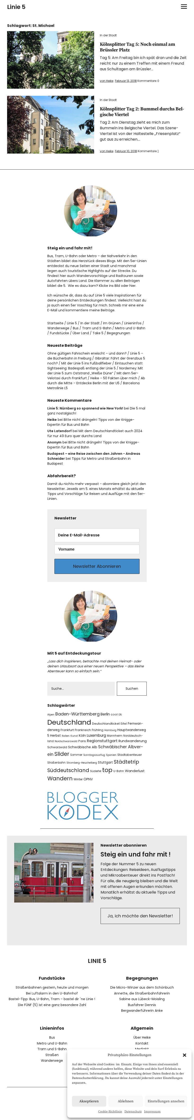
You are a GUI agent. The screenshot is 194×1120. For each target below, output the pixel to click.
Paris (82, 741)
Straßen (52, 1055)
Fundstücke (59, 333)
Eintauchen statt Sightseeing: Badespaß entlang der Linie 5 (95, 366)
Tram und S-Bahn (96, 328)
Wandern (60, 778)
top (107, 770)
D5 (120, 714)
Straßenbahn (56, 763)
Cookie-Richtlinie (110, 1111)
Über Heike (142, 1037)
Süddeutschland (68, 770)
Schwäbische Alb (82, 747)
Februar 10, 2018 (126, 151)
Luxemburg (96, 735)
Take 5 (98, 333)
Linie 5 (16, 7)
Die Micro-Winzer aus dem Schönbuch (142, 987)
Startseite (55, 323)
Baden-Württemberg (77, 714)
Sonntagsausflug (94, 755)
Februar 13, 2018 (126, 81)
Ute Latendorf (59, 431)
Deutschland (69, 722)
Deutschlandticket (106, 723)
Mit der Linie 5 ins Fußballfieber (86, 363)
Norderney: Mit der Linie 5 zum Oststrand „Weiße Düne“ (95, 371)
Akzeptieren (89, 1101)
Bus (76, 328)
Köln (82, 735)
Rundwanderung (133, 741)
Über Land (81, 333)
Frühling (97, 730)
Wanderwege (58, 328)
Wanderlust (135, 771)
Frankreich (83, 730)
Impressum (152, 1111)
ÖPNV (88, 779)
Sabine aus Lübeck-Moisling (142, 999)
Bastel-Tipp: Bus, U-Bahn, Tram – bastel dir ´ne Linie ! (52, 999)
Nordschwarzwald (66, 741)
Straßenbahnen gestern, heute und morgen (52, 987)
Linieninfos (132, 323)
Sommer (76, 755)
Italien (66, 736)
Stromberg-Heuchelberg (81, 763)
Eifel (124, 723)
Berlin (105, 714)
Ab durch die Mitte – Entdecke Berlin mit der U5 (96, 380)
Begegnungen (118, 333)
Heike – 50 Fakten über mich (113, 378)
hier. (132, 285)
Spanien (111, 755)
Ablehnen (125, 1101)
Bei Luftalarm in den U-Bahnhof (52, 993)
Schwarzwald (57, 747)
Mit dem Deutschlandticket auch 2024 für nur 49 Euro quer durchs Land (94, 433)
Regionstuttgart (102, 741)
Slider (61, 754)
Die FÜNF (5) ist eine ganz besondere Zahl (52, 1005)
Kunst (74, 736)
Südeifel (95, 771)
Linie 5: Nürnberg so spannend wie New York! (85, 408)
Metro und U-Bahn (130, 328)
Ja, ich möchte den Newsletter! (140, 916)
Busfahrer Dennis (142, 1005)
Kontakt (142, 1043)
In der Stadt (108, 35)
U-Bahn (118, 771)
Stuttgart (105, 762)
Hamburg (110, 730)
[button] (184, 1055)
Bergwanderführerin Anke (142, 1010)
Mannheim (114, 736)
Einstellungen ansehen (166, 1101)
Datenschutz (133, 1111)
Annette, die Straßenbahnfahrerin (142, 993)
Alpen (50, 714)
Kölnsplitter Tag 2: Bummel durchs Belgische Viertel (142, 112)
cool (114, 714)
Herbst (55, 735)
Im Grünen (112, 323)
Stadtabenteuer (129, 754)
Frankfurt (67, 730)
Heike (52, 419)
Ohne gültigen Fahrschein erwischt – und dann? (87, 353)
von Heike (106, 81)
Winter (78, 779)
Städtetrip (126, 761)
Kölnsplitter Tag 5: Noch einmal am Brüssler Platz (137, 47)
